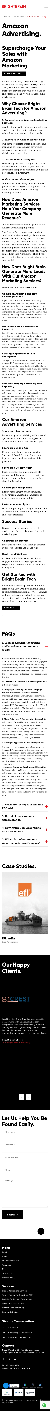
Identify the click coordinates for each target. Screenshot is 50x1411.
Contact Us (7, 1273)
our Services (18, 16)
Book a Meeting (13, 73)
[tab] (25, 647)
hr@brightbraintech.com (19, 1337)
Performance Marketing (13, 1307)
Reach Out (10, 607)
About (5, 1256)
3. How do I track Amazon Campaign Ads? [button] (18, 818)
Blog (4, 1269)
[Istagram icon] (9, 1359)
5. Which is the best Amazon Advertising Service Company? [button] (21, 841)
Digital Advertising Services (14, 1291)
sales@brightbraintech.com (20, 1332)
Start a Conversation (18, 1321)
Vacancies (6, 1265)
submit (11, 1214)
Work (4, 1252)
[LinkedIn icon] (15, 1359)
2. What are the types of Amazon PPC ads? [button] (22, 806)
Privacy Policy (8, 1277)
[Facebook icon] (3, 1359)
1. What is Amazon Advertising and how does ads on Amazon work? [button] (21, 646)
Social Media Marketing (13, 1303)
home (7, 16)
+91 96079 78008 (16, 1327)
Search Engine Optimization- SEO (17, 1295)
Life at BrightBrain (10, 1260)
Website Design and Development (17, 1299)
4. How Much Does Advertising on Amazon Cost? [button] (21, 829)
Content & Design (10, 1312)
